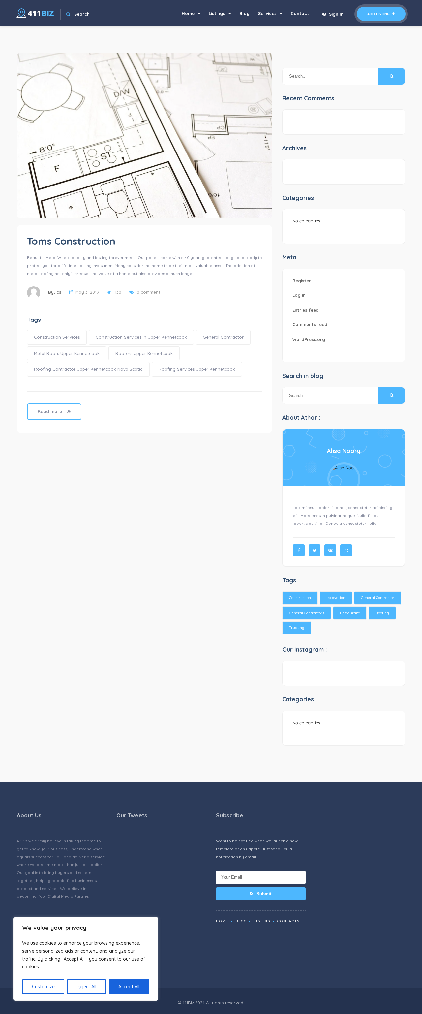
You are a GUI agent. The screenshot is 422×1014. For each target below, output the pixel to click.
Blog (244, 13)
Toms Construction (71, 241)
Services (267, 13)
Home (188, 13)
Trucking (296, 627)
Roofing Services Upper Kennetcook (197, 369)
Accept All (128, 987)
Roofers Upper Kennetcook (144, 353)
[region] (85, 959)
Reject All (86, 987)
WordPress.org (308, 339)
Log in (299, 295)
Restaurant (350, 613)
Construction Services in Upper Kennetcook (141, 337)
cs (58, 292)
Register (301, 280)
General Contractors (306, 613)
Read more (50, 411)
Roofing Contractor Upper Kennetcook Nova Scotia (88, 369)
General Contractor (223, 337)
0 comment (148, 292)
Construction (300, 597)
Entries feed (305, 310)
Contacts (288, 921)
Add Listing (379, 14)
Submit (263, 893)
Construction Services (57, 337)
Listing (262, 921)
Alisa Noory (343, 451)
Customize (43, 987)
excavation (336, 597)
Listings (217, 13)
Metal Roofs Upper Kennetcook (67, 353)
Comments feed (309, 324)
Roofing (382, 613)
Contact (300, 13)
